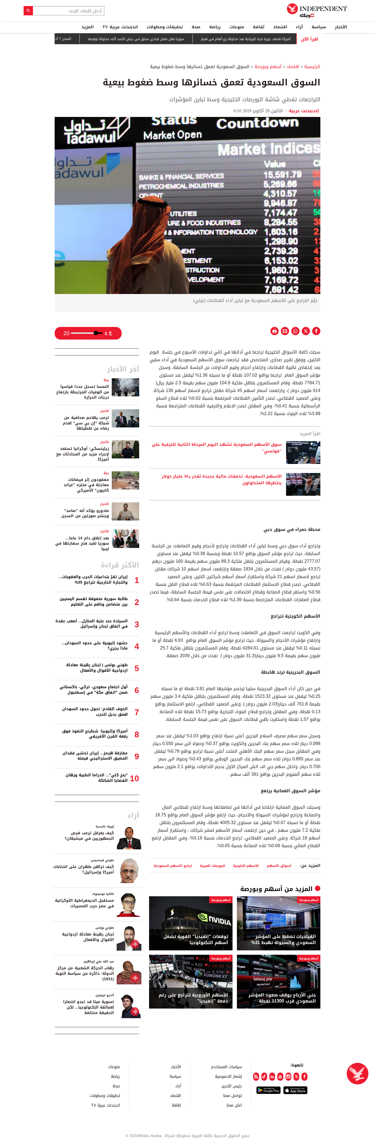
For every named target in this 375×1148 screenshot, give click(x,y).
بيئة (106, 380)
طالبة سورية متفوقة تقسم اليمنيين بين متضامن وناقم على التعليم (94, 601)
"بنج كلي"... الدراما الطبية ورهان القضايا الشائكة (97, 777)
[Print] (274, 331)
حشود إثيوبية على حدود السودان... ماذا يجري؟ (95, 645)
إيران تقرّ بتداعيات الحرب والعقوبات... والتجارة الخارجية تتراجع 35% (93, 579)
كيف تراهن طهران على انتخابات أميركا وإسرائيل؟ (83, 869)
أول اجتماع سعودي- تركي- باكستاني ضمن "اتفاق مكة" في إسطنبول (94, 689)
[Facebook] (304, 1077)
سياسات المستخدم (226, 1066)
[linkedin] (272, 1077)
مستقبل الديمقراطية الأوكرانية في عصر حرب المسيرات (84, 903)
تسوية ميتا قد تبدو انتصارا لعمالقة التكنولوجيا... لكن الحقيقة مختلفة (88, 1007)
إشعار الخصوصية (228, 1076)
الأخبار (341, 27)
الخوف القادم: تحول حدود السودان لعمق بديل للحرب (95, 711)
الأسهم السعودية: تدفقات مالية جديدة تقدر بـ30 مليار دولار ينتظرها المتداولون (222, 480)
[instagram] (288, 1077)
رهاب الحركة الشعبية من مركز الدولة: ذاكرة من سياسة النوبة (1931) (84, 973)
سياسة (319, 27)
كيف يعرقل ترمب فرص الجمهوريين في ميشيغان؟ (89, 835)
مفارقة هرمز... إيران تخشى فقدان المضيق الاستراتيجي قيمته (95, 755)
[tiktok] (264, 1077)
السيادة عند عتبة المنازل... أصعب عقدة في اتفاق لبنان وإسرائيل (91, 623)
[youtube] (280, 1077)
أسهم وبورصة (268, 66)
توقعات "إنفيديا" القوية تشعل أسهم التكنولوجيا (195, 940)
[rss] (256, 1077)
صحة (196, 27)
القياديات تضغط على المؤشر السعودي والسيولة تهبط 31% (283, 940)
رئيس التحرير (232, 1085)
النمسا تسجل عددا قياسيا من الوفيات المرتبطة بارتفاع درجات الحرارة (82, 392)
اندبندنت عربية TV (120, 27)
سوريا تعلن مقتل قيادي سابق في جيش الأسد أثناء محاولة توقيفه (160, 39)
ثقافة (258, 27)
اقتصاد (280, 27)
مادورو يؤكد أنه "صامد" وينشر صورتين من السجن (85, 513)
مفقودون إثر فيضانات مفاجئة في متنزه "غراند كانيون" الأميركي (86, 485)
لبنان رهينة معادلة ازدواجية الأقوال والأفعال (88, 937)
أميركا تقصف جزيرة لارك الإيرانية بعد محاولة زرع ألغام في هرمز (269, 39)
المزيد (88, 27)
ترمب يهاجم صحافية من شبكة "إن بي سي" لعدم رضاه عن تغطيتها (86, 423)
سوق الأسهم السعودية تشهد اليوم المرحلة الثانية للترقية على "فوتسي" (217, 448)
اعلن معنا (234, 1105)
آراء (299, 27)
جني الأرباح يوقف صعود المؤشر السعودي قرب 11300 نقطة (282, 998)
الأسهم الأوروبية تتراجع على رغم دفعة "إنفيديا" (193, 998)
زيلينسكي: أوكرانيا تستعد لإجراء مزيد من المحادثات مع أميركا (82, 454)
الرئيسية (312, 66)
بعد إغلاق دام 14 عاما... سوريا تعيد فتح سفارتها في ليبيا (82, 543)
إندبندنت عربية (303, 111)
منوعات (237, 27)
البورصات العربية (212, 865)
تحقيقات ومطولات (165, 27)
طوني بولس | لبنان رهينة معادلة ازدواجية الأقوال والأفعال (97, 667)
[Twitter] (296, 1077)
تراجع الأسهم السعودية (173, 865)
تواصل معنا (232, 1095)
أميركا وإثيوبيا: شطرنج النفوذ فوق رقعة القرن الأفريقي (95, 733)
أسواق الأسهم (279, 865)
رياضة (215, 27)
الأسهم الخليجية (246, 865)
